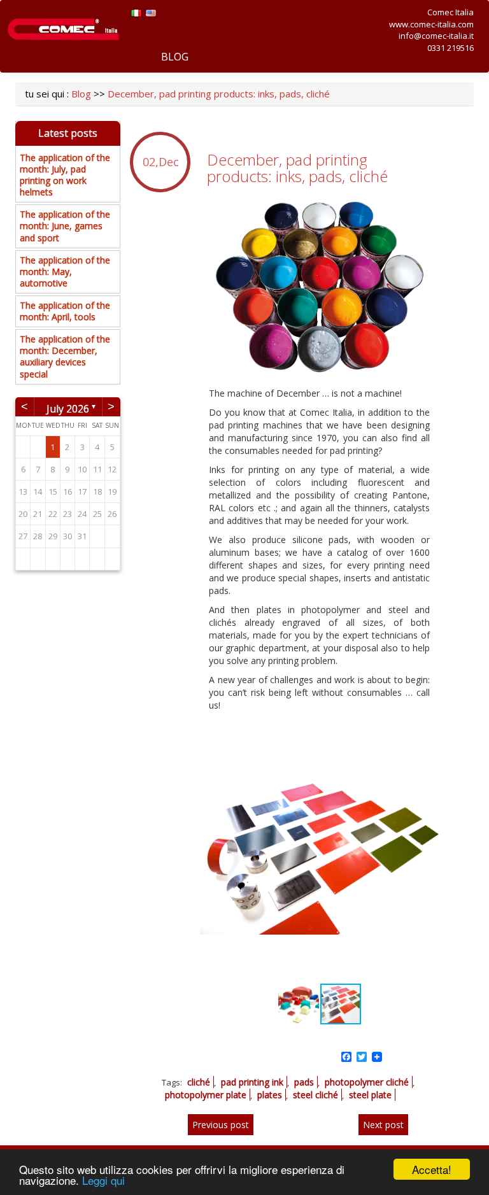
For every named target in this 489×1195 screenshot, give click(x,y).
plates (269, 1095)
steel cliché (315, 1095)
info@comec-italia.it (436, 35)
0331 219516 (450, 47)
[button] (427, 739)
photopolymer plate (205, 1095)
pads (304, 1082)
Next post (383, 1125)
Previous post (220, 1125)
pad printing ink (252, 1082)
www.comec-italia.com (431, 24)
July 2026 (67, 407)
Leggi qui (103, 1180)
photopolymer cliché (367, 1082)
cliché (198, 1082)
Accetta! (431, 1169)
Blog (174, 57)
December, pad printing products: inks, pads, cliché (219, 93)
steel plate (370, 1095)
